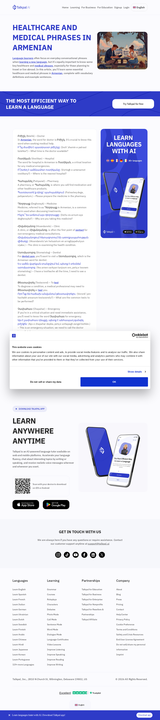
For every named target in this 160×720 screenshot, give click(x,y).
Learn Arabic (18, 634)
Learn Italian (18, 604)
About (119, 589)
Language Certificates (58, 639)
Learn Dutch (18, 619)
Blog (118, 594)
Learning (75, 7)
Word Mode (52, 629)
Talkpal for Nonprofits (92, 604)
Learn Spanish (19, 594)
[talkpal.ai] (21, 7)
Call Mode (52, 619)
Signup (118, 7)
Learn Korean (18, 654)
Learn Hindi (18, 644)
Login (126, 7)
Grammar (51, 589)
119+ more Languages (23, 664)
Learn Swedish (19, 624)
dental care (28, 256)
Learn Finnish (19, 629)
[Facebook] (84, 555)
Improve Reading (55, 659)
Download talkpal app (32, 408)
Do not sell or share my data (45, 381)
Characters (52, 604)
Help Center (122, 614)
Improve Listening (56, 649)
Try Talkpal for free (133, 103)
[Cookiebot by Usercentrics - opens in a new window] (134, 335)
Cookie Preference (125, 624)
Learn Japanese (20, 649)
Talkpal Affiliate (89, 619)
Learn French (18, 599)
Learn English (19, 589)
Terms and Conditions (126, 629)
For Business (88, 7)
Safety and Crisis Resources (129, 634)
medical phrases (44, 65)
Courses (51, 594)
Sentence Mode (54, 624)
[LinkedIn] (93, 555)
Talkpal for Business (91, 594)
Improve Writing (55, 664)
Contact (120, 609)
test (56, 282)
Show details (135, 371)
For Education (105, 7)
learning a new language (33, 61)
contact (79, 229)
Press (119, 599)
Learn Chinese (19, 639)
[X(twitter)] (102, 555)
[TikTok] (67, 555)
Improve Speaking (56, 654)
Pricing (119, 604)
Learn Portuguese (21, 659)
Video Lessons (54, 644)
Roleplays (52, 599)
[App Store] (25, 504)
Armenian (57, 73)
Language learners (22, 58)
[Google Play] (56, 504)
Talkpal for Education (92, 589)
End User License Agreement (130, 639)
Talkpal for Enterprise (92, 599)
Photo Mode (53, 614)
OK (114, 381)
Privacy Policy (123, 619)
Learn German (19, 609)
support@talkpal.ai (98, 543)
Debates (51, 609)
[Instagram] (58, 555)
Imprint (120, 654)
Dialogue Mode (54, 634)
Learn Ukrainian (20, 614)
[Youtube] (75, 555)
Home (65, 7)
